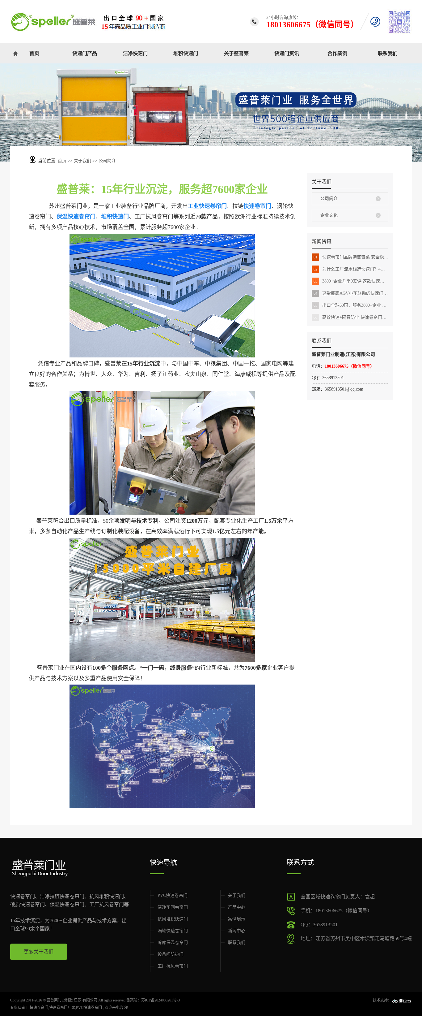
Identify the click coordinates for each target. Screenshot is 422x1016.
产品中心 (236, 907)
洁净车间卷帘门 (173, 907)
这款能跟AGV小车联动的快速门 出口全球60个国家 (351, 293)
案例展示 (236, 919)
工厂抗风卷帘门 (173, 966)
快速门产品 (84, 53)
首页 (34, 53)
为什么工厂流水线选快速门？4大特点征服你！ (351, 269)
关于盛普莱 (236, 53)
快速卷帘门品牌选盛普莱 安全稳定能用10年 (351, 257)
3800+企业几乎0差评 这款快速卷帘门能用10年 (351, 281)
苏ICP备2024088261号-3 (160, 1000)
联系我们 (388, 53)
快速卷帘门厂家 (62, 1007)
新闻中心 (236, 930)
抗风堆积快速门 (173, 919)
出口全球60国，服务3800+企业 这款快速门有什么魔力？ (351, 305)
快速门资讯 (286, 53)
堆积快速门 (185, 53)
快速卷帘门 (39, 1007)
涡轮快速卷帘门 (173, 930)
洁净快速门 (135, 53)
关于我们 (83, 160)
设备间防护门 (171, 954)
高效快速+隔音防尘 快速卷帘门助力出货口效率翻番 (351, 317)
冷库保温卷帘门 (173, 942)
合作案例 (337, 53)
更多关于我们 (38, 951)
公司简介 (329, 198)
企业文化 (329, 215)
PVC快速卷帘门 (173, 895)
